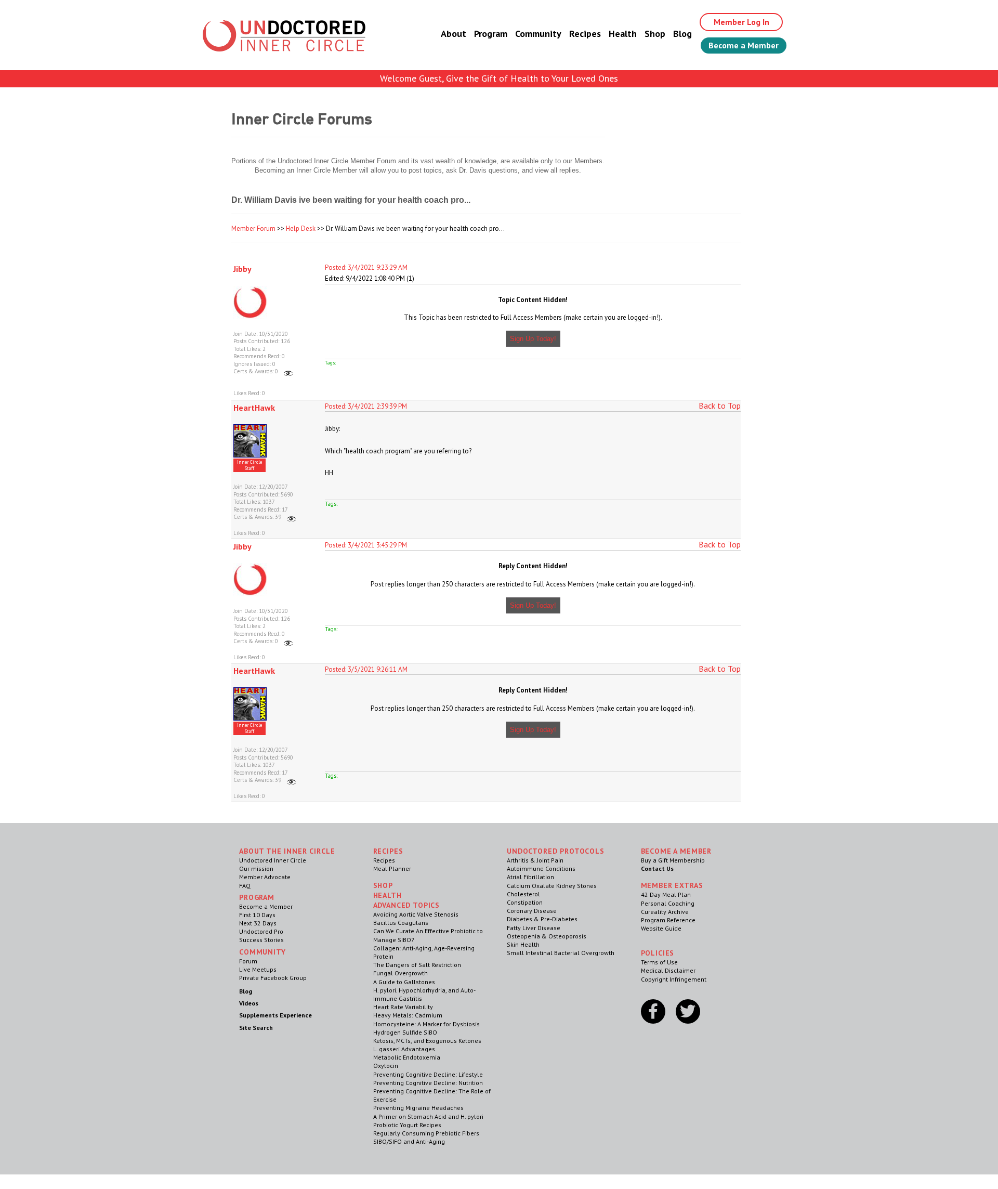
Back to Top (720, 405)
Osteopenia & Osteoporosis (546, 936)
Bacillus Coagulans (400, 922)
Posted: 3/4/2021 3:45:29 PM (366, 545)
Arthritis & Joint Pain (535, 860)
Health (623, 34)
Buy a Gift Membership (673, 860)
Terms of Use (659, 962)
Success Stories (261, 940)
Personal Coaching (667, 903)
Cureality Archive (665, 912)
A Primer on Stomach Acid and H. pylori (428, 1116)
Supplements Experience (275, 1015)
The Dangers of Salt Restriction (417, 965)
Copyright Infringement (673, 979)
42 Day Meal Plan (666, 894)
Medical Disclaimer (668, 970)
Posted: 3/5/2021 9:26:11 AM (366, 669)
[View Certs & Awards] (288, 371)
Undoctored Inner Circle (272, 860)
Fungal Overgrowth (400, 973)
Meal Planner (392, 868)
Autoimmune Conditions (541, 868)
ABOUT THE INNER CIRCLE (287, 851)
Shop (655, 34)
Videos (248, 1003)
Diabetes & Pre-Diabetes (542, 919)
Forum (248, 961)
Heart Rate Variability (403, 1007)
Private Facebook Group (273, 978)
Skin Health (523, 944)
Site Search (256, 1027)
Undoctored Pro (261, 931)
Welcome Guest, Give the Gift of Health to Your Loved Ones (499, 78)
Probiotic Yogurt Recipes (407, 1125)
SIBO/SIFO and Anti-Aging (409, 1141)
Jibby (242, 269)
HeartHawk (254, 407)
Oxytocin (385, 1065)
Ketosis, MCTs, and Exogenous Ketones (427, 1040)
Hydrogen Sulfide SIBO (405, 1032)
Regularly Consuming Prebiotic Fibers (426, 1133)
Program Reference (668, 920)
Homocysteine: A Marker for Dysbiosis (426, 1024)
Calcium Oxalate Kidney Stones (552, 886)
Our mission (256, 868)
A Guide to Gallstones (404, 982)
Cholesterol (523, 894)
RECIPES (388, 851)
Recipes (585, 34)
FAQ (245, 886)
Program (490, 34)
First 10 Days (257, 915)
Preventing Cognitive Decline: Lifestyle (428, 1074)
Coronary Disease (532, 910)
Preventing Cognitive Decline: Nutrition (428, 1083)
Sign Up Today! (533, 339)
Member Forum (253, 228)
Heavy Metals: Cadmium (407, 1015)
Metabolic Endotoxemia (406, 1057)
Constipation (525, 902)
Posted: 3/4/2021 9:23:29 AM (366, 267)
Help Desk (301, 228)
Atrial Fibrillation (530, 877)
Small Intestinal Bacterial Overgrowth (560, 953)
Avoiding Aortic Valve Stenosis (415, 914)
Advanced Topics (406, 905)
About (453, 34)
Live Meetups (258, 969)
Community (538, 34)
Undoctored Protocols (556, 851)
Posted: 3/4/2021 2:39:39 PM (366, 406)
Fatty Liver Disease (533, 928)
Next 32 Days (258, 923)
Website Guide (661, 928)
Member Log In (741, 22)
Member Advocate (265, 877)
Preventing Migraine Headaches (418, 1108)
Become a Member (743, 45)
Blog (682, 34)
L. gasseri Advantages (404, 1049)
